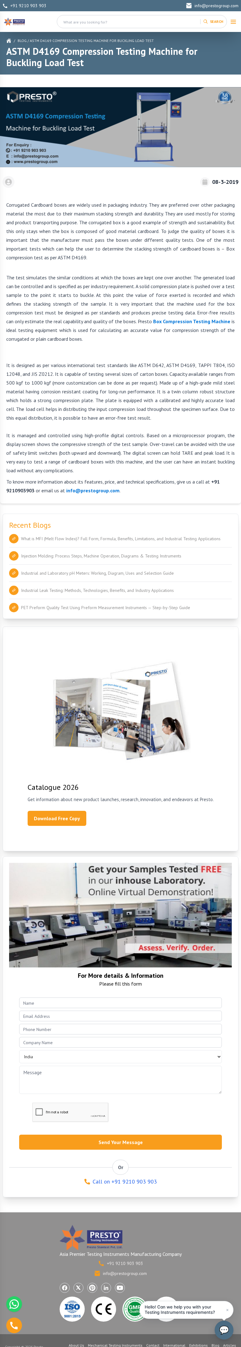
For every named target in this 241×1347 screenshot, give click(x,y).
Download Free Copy (57, 818)
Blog (22, 40)
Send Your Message (121, 1142)
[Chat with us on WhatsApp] (14, 1304)
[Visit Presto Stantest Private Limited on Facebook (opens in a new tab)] (65, 1288)
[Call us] (14, 1325)
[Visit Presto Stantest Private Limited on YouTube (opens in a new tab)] (120, 1288)
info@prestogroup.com (216, 5)
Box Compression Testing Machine (191, 321)
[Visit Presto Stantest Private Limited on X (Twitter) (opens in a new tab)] (78, 1288)
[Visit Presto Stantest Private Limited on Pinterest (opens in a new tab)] (92, 1288)
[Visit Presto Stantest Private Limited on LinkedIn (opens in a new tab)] (106, 1288)
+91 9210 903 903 (28, 5)
